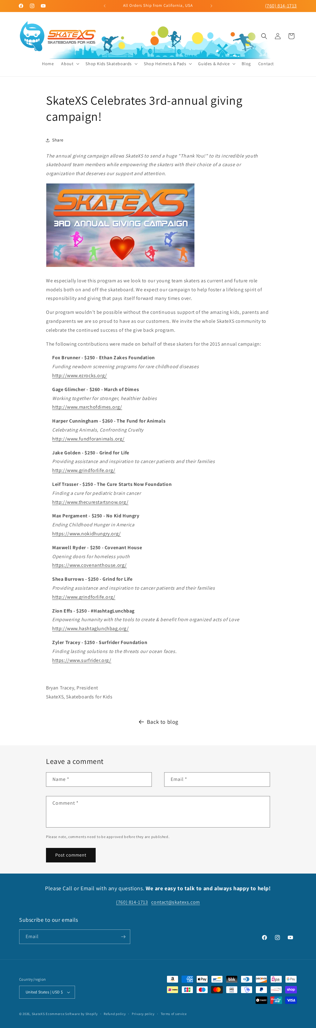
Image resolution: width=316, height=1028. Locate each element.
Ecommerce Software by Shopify (72, 1014)
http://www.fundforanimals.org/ (88, 439)
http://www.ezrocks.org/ (79, 375)
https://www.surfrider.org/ (81, 660)
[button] (69, 63)
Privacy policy (143, 1014)
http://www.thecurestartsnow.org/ (90, 502)
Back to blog (162, 721)
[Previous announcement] (104, 6)
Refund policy (115, 1014)
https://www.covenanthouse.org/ (89, 565)
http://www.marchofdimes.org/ (87, 407)
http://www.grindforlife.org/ (83, 470)
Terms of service (174, 1014)
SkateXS (38, 1014)
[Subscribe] (123, 936)
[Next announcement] (211, 6)
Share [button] (58, 140)
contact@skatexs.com (175, 902)
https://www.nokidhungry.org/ (86, 533)
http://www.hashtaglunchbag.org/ (90, 628)
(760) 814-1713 (281, 5)
